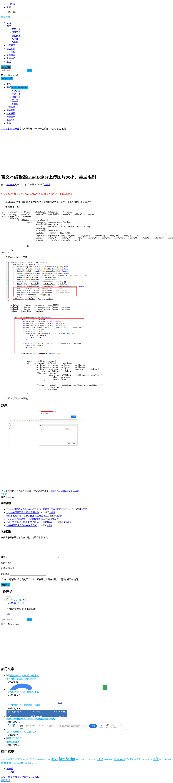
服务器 (15, 39)
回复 (8, 614)
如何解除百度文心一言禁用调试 (21, 525)
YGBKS (10, 184)
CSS (37, 759)
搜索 (29, 70)
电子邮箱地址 (8, 568)
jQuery (79, 759)
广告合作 (10, 772)
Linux (89, 759)
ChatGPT (17, 759)
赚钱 (29, 763)
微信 (156, 759)
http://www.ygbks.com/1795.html (65, 491)
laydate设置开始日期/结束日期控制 (22, 512)
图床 (139, 759)
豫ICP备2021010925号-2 (28, 777)
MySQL (94, 759)
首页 (8, 23)
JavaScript (67, 758)
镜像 (10, 75)
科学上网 (22, 763)
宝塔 (142, 759)
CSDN (32, 759)
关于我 (9, 768)
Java (54, 759)
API (10, 759)
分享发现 (10, 52)
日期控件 (15, 763)
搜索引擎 (6, 763)
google (16, 75)
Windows (119, 759)
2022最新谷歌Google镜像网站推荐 (22, 692)
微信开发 (16, 36)
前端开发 (16, 29)
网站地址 (5, 574)
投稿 (8, 7)
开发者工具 (148, 759)
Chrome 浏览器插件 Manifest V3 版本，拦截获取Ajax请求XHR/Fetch (38, 509)
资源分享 (10, 55)
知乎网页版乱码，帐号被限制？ (21, 732)
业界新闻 (10, 45)
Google (42, 759)
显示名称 (6, 563)
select (111, 759)
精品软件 (10, 49)
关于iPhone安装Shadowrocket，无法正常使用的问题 (30, 718)
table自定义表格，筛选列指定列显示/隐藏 (26, 516)
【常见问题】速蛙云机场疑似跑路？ (23, 705)
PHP (100, 759)
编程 (8, 26)
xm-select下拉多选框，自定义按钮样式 (24, 519)
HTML (48, 759)
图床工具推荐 (12, 742)
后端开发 (16, 32)
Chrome (24, 759)
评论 (4, 557)
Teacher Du (16, 600)
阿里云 (34, 763)
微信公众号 (163, 759)
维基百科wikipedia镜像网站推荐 (21, 679)
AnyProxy (4, 759)
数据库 (15, 42)
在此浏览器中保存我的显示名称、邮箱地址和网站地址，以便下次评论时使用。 (42, 579)
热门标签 (10, 4)
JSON (84, 759)
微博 (169, 759)
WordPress (130, 759)
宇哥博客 (5, 17)
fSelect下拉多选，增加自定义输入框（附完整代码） (31, 522)
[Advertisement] (86, 152)
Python (106, 759)
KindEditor (11, 497)
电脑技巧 (10, 58)
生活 (8, 62)
